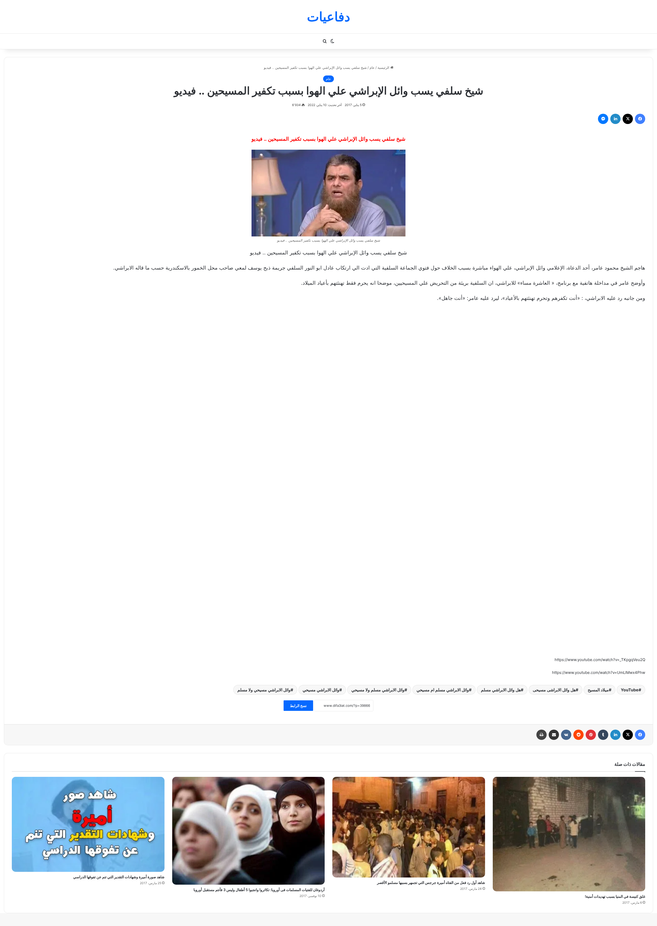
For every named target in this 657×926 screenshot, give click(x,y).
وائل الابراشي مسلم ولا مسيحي (377, 689)
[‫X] (628, 119)
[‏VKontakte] (566, 735)
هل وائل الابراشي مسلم (501, 689)
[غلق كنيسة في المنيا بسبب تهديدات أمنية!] (569, 834)
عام (372, 67)
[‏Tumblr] (603, 735)
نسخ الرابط (298, 705)
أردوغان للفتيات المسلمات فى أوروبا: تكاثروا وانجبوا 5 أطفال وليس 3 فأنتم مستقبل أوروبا (259, 889)
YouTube (630, 689)
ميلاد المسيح (598, 689)
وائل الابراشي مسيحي (321, 689)
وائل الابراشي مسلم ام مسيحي (443, 689)
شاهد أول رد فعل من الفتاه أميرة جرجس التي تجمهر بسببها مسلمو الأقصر (431, 882)
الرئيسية (384, 67)
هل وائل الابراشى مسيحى (554, 689)
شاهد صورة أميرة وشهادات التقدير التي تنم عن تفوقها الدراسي (119, 877)
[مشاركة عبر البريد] (554, 735)
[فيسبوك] (640, 119)
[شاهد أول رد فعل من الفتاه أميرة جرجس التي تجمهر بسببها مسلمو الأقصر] (408, 827)
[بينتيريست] (591, 735)
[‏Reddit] (578, 735)
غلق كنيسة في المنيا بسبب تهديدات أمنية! (615, 896)
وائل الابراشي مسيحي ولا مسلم (264, 689)
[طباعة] (541, 735)
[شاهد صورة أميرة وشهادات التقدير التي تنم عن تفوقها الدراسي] (88, 824)
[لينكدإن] (615, 119)
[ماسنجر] (603, 119)
